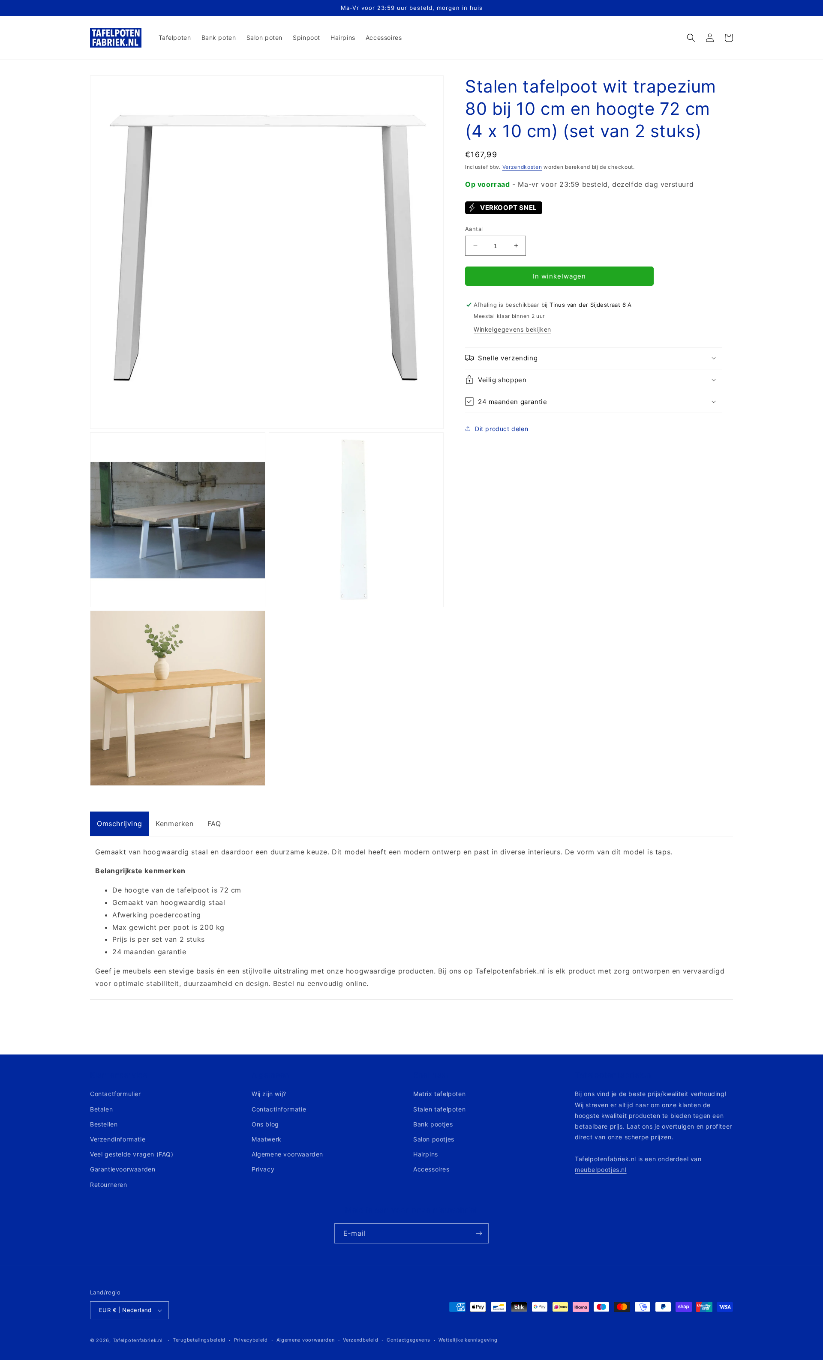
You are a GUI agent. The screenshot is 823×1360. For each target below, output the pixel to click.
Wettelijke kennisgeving (468, 1340)
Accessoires (431, 1169)
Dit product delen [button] (501, 428)
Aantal (474, 228)
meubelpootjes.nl (601, 1169)
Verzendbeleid (360, 1340)
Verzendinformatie (117, 1139)
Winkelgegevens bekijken (512, 329)
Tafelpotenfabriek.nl (138, 1340)
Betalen (101, 1109)
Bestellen (103, 1124)
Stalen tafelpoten (439, 1109)
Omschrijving (119, 823)
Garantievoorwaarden (122, 1169)
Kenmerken (174, 823)
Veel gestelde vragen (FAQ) (132, 1154)
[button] (691, 37)
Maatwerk (267, 1139)
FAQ (214, 823)
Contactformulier (115, 1093)
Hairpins (425, 1154)
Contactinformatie (279, 1109)
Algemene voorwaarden (287, 1154)
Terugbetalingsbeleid (199, 1340)
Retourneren (108, 1184)
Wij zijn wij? (269, 1093)
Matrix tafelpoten (439, 1093)
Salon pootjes (433, 1139)
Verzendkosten (522, 167)
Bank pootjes (433, 1124)
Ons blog (265, 1124)
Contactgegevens (408, 1340)
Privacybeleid (251, 1340)
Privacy (263, 1169)
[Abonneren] (478, 1233)
